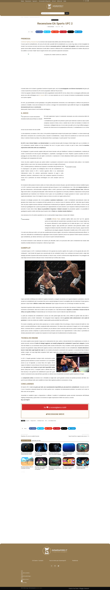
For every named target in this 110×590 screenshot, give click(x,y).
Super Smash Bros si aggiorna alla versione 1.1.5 (79, 436)
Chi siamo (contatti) (25, 572)
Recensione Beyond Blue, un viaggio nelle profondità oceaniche (68, 454)
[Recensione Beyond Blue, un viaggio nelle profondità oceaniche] (69, 447)
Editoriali (59, 1)
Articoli (54, 1)
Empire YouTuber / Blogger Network (79, 588)
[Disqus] (55, 492)
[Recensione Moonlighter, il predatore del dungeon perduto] (83, 447)
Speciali (35, 1)
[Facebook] (84, 1)
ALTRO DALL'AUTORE (36, 440)
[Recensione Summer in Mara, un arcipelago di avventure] (27, 461)
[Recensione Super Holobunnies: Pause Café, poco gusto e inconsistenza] (41, 461)
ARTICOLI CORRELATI (26, 440)
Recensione (26, 17)
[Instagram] (86, 1)
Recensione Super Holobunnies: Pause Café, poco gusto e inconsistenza (41, 468)
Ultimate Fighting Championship (30, 41)
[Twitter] (88, 1)
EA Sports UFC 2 (33, 420)
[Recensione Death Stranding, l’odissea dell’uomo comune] (27, 447)
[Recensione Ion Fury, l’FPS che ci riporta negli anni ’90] (83, 461)
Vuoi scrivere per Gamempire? (57, 560)
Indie (64, 1)
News (22, 1)
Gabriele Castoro (39, 588)
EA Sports (41, 95)
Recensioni (28, 1)
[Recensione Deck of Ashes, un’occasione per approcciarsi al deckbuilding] (55, 461)
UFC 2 (46, 420)
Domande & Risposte (44, 1)
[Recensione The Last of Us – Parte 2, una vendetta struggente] (55, 447)
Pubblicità (75, 560)
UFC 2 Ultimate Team (52, 420)
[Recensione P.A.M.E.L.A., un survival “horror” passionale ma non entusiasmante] (41, 447)
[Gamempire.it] (55, 6)
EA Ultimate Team (40, 420)
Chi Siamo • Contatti (37, 560)
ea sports (27, 420)
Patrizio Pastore (51, 26)
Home (22, 17)
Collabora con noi (25, 579)
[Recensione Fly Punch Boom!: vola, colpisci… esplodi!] (69, 461)
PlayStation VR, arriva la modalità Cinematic (30, 436)
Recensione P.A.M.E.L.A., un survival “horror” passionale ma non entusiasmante (41, 454)
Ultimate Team (56, 219)
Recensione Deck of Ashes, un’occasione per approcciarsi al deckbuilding (55, 468)
